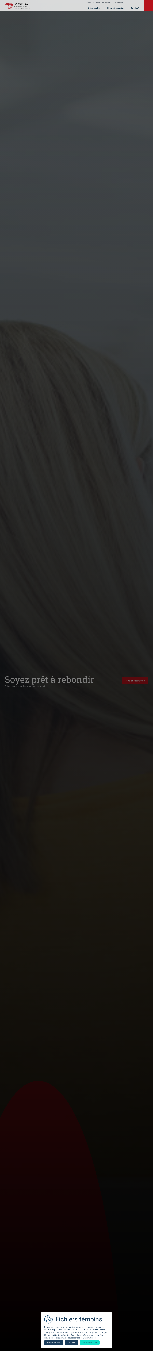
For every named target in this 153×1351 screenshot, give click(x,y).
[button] (121, 2)
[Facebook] (130, 2)
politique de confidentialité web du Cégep (76, 1338)
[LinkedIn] (135, 2)
